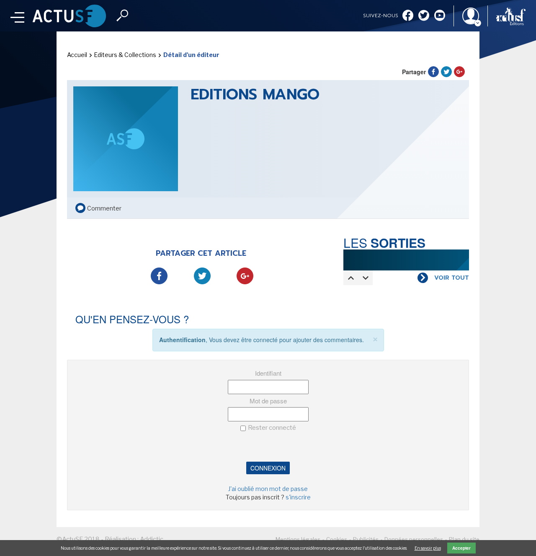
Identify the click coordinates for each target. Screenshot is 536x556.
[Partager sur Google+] (459, 71)
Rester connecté (272, 427)
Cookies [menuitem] (336, 539)
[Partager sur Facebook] (433, 71)
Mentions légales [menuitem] (298, 539)
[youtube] (439, 16)
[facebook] (407, 16)
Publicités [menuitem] (366, 539)
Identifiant (268, 373)
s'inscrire (298, 497)
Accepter (461, 548)
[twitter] (423, 16)
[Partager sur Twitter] (446, 71)
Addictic (151, 539)
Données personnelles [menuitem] (413, 539)
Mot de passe (268, 400)
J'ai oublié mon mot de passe (268, 488)
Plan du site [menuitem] (464, 539)
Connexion (268, 468)
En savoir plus (428, 548)
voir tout (451, 278)
